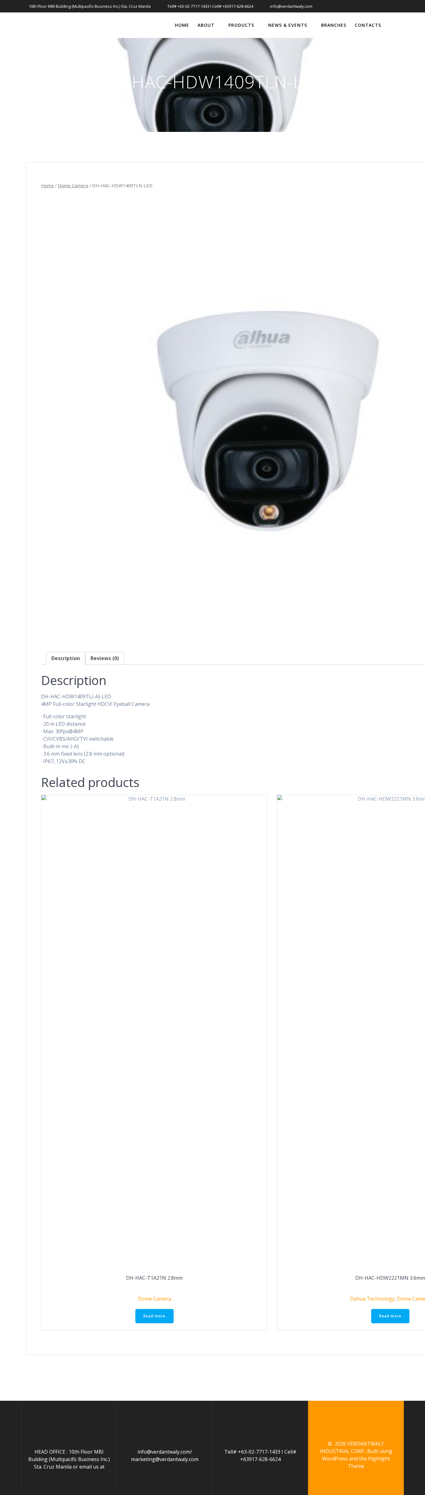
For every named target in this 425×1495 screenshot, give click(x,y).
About (206, 25)
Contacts (368, 25)
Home (182, 25)
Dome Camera (73, 185)
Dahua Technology (372, 1298)
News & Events (287, 25)
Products (241, 25)
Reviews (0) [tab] (105, 658)
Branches (333, 25)
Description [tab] (65, 658)
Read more (154, 1316)
